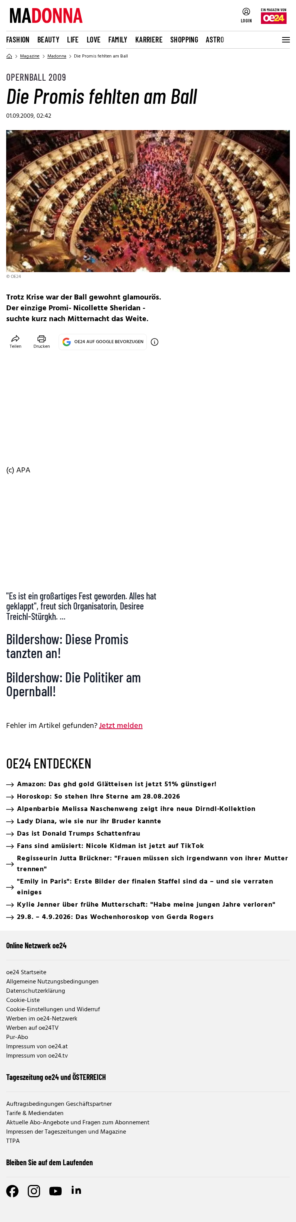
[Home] (9, 56)
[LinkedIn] (77, 1191)
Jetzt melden (121, 726)
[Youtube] (55, 1191)
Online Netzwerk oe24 (36, 945)
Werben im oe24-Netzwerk (41, 1019)
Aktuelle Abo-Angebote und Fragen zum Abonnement (78, 1123)
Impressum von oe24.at (37, 1047)
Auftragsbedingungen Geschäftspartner (59, 1104)
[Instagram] (34, 1191)
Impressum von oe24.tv (37, 1056)
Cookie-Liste (23, 1000)
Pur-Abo (17, 1037)
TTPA (13, 1141)
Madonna (56, 56)
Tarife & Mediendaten (35, 1114)
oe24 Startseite (26, 973)
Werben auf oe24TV (32, 1028)
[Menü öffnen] (285, 39)
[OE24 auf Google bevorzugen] (154, 342)
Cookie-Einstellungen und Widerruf (53, 1010)
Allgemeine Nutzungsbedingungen (52, 982)
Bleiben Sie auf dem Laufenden (49, 1162)
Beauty (48, 39)
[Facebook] (12, 1191)
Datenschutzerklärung (35, 991)
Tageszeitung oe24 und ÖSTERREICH (56, 1077)
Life (73, 39)
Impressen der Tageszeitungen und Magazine (66, 1132)
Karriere (149, 39)
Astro (215, 39)
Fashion (18, 39)
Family (117, 39)
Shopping (184, 39)
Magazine (30, 56)
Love (94, 39)
